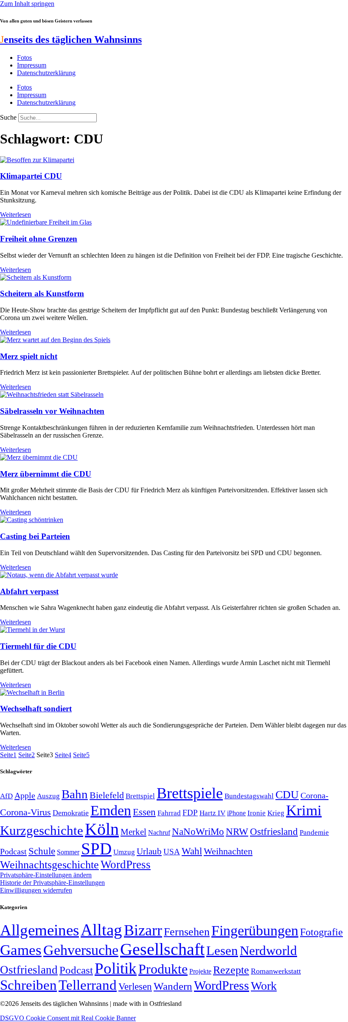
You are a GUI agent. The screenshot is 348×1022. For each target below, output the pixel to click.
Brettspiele (190, 793)
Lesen (222, 950)
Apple (24, 795)
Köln (102, 829)
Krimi (304, 810)
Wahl (192, 850)
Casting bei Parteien (35, 536)
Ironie (256, 813)
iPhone (236, 813)
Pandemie (314, 832)
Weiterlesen (15, 214)
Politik (116, 968)
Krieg (275, 813)
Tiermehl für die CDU (38, 646)
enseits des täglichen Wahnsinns (71, 39)
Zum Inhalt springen (27, 3)
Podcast (13, 851)
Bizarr (143, 930)
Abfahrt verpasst (29, 591)
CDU (287, 795)
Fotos (24, 57)
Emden (110, 810)
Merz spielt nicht (28, 356)
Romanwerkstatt (276, 971)
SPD (96, 849)
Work (264, 985)
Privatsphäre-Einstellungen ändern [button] (46, 875)
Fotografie (321, 932)
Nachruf (159, 832)
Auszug (48, 796)
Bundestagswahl (249, 796)
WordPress (126, 864)
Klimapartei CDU (31, 175)
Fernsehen (187, 932)
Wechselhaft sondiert (36, 708)
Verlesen (135, 986)
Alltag (101, 930)
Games (21, 950)
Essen (144, 812)
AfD (6, 796)
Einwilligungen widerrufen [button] (36, 890)
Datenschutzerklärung (46, 72)
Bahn (75, 794)
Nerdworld (268, 950)
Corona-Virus (25, 812)
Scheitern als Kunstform (42, 293)
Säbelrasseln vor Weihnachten (52, 411)
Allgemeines (39, 930)
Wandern (173, 986)
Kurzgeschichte (41, 830)
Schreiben (28, 985)
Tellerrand (88, 985)
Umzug (124, 852)
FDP (190, 812)
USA (171, 851)
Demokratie (71, 813)
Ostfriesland (274, 831)
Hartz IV (212, 813)
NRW (237, 831)
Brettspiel (140, 796)
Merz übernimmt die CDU (45, 473)
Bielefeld (107, 795)
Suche (8, 117)
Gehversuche (80, 950)
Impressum (31, 65)
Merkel (133, 832)
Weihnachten (228, 851)
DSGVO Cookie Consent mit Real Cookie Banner (68, 1018)
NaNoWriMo (198, 831)
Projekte (200, 971)
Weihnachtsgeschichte (49, 865)
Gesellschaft (162, 949)
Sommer (68, 852)
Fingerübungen (254, 930)
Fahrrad (169, 813)
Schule (41, 850)
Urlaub (149, 851)
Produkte (163, 969)
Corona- (314, 795)
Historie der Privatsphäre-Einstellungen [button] (52, 882)
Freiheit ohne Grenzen (38, 238)
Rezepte (231, 970)
